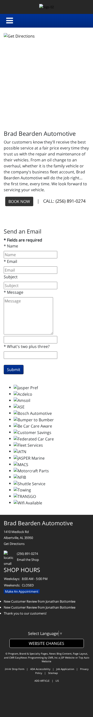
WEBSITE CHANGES (46, 643)
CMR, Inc (53, 657)
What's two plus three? (27, 346)
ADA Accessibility (40, 669)
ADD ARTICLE (42, 680)
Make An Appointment (21, 591)
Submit (13, 369)
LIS (57, 680)
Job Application (65, 669)
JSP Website (68, 657)
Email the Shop (28, 559)
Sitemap (53, 673)
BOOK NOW (19, 201)
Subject (11, 277)
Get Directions (14, 543)
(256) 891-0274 (71, 201)
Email (10, 261)
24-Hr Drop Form (14, 669)
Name (11, 246)
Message (13, 292)
